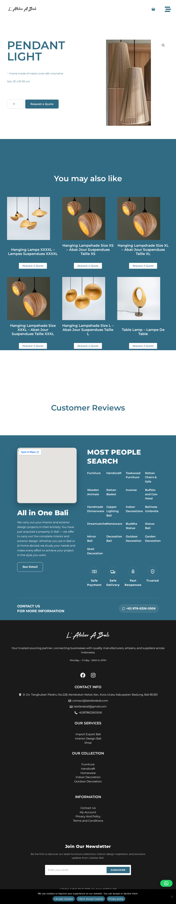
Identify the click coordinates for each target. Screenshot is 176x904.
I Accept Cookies (63, 898)
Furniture (94, 473)
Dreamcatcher (97, 523)
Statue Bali (150, 526)
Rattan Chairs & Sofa (151, 477)
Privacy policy (116, 898)
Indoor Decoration (88, 777)
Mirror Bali (91, 538)
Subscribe (118, 870)
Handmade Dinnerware (95, 509)
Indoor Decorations (134, 509)
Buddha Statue (131, 526)
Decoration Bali (114, 538)
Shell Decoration (95, 551)
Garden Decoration (153, 538)
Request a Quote (41, 104)
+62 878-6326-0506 (141, 608)
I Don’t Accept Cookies (90, 898)
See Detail (30, 566)
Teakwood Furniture (133, 475)
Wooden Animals (93, 492)
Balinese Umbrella (151, 509)
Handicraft (114, 473)
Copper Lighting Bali (112, 511)
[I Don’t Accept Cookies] (171, 896)
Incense (131, 490)
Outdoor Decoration (133, 538)
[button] (163, 45)
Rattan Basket (111, 492)
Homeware (114, 523)
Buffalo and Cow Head (151, 494)
